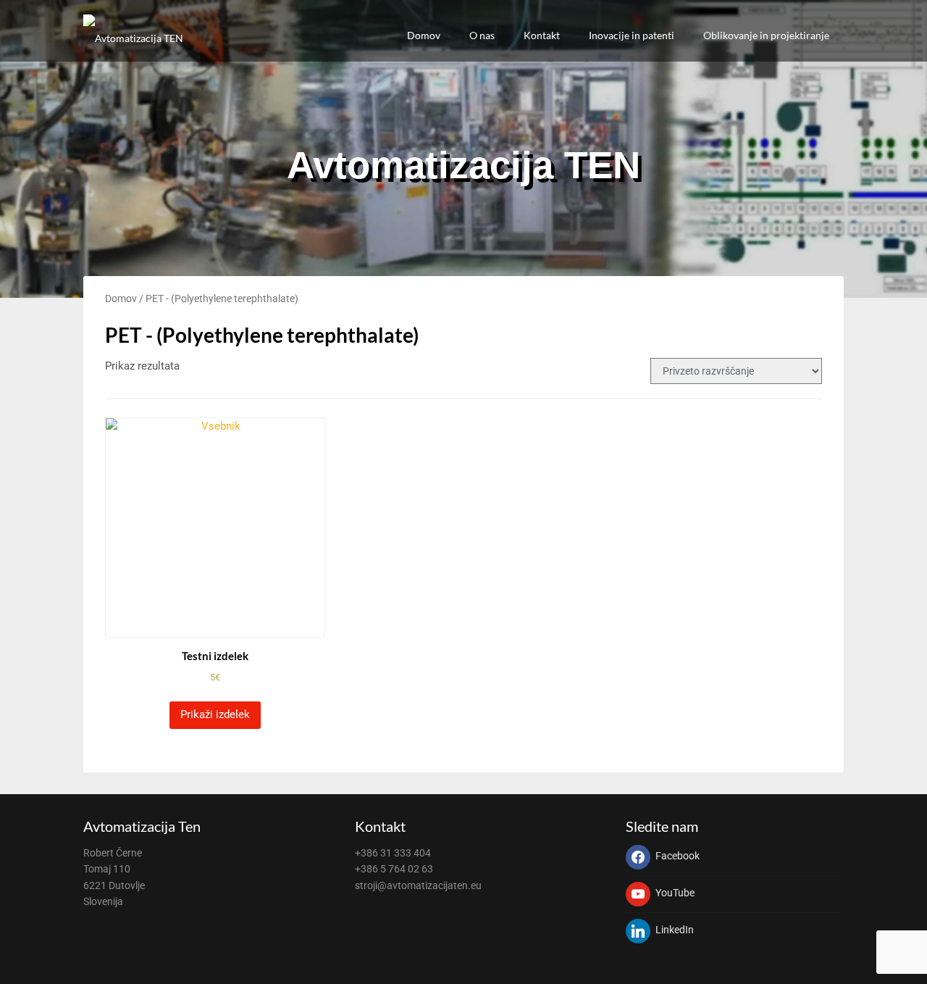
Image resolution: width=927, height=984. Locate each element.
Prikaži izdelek (215, 714)
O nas (482, 35)
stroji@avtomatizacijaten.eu (418, 885)
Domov (423, 35)
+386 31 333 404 (393, 853)
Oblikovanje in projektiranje (766, 35)
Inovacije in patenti (631, 35)
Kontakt (542, 35)
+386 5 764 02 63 (394, 869)
